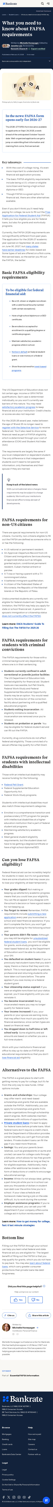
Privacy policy (8, 1474)
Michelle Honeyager (29, 43)
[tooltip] (44, 1286)
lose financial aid (11, 1057)
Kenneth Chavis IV (19, 49)
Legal (4, 1469)
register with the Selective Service (20, 427)
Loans (4, 15)
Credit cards (7, 1444)
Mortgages (6, 1434)
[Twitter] (8, 1497)
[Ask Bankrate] (46, 1500)
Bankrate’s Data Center (11, 1454)
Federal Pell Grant (13, 784)
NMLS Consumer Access (12, 1409)
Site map (32, 1439)
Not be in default (19, 352)
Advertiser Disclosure (43, 11)
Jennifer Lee (16, 46)
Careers (31, 1444)
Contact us (32, 1449)
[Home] (11, 3)
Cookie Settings (8, 1479)
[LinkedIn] (19, 1497)
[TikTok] (29, 1497)
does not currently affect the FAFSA (21, 616)
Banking (5, 1439)
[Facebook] (3, 1497)
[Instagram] (13, 1497)
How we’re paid (34, 1434)
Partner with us (34, 1454)
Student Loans (14, 15)
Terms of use (7, 1490)
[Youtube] (24, 1497)
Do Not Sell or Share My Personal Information (21, 1484)
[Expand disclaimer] (49, 61)
